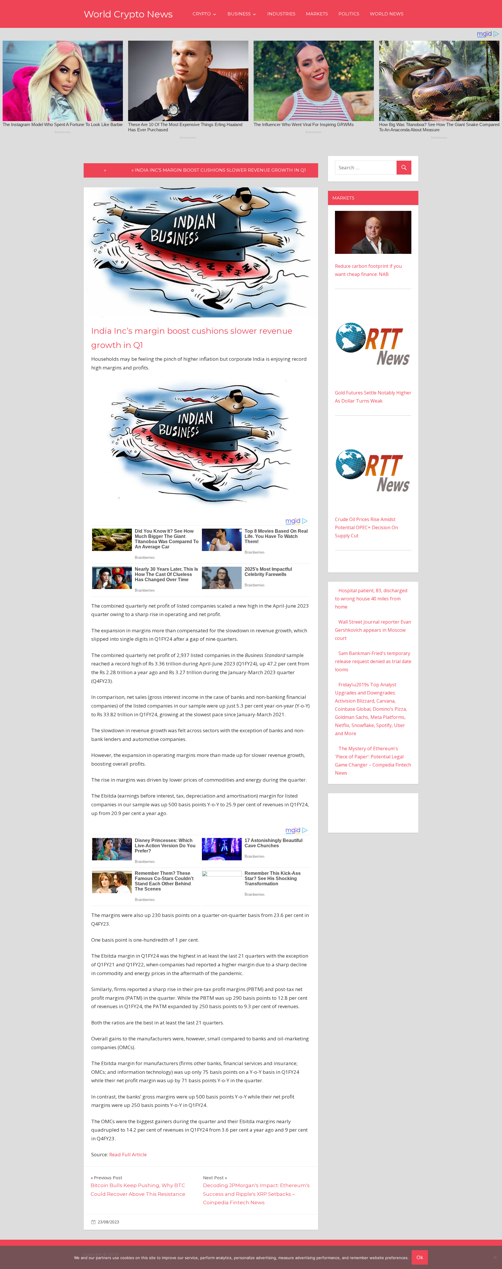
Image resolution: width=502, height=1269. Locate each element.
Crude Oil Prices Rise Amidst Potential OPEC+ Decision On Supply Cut (366, 527)
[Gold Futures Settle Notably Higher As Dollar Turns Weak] (373, 308)
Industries (281, 14)
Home (95, 170)
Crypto (202, 14)
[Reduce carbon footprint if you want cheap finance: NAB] (373, 215)
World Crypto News (128, 14)
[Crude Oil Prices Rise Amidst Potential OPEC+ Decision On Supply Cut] (373, 435)
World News (387, 14)
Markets (317, 14)
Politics (348, 14)
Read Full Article (128, 1154)
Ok (420, 1257)
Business (239, 14)
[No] (495, 1257)
